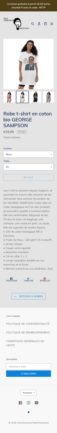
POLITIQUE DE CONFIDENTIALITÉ (28, 323)
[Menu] (52, 23)
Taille (6, 161)
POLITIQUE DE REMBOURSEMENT (28, 332)
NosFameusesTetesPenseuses (33, 422)
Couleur (7, 148)
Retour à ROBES (31, 296)
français (27, 392)
